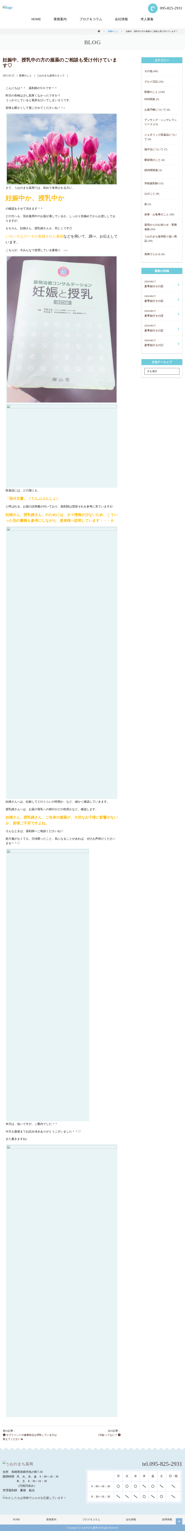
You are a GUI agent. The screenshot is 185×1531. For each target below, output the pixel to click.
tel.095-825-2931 (162, 1464)
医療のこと (151, 91)
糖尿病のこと (152, 159)
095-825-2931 (170, 8)
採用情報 (167, 1519)
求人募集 (147, 19)
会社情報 (121, 19)
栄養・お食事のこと (156, 214)
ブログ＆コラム (90, 19)
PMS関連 (149, 99)
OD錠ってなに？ (108, 1434)
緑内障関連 (151, 170)
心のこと (149, 193)
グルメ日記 (151, 81)
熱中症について (153, 149)
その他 (148, 71)
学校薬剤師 (151, 183)
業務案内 (60, 19)
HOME (36, 19)
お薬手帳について (155, 109)
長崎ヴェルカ (152, 254)
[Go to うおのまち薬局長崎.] (99, 31)
